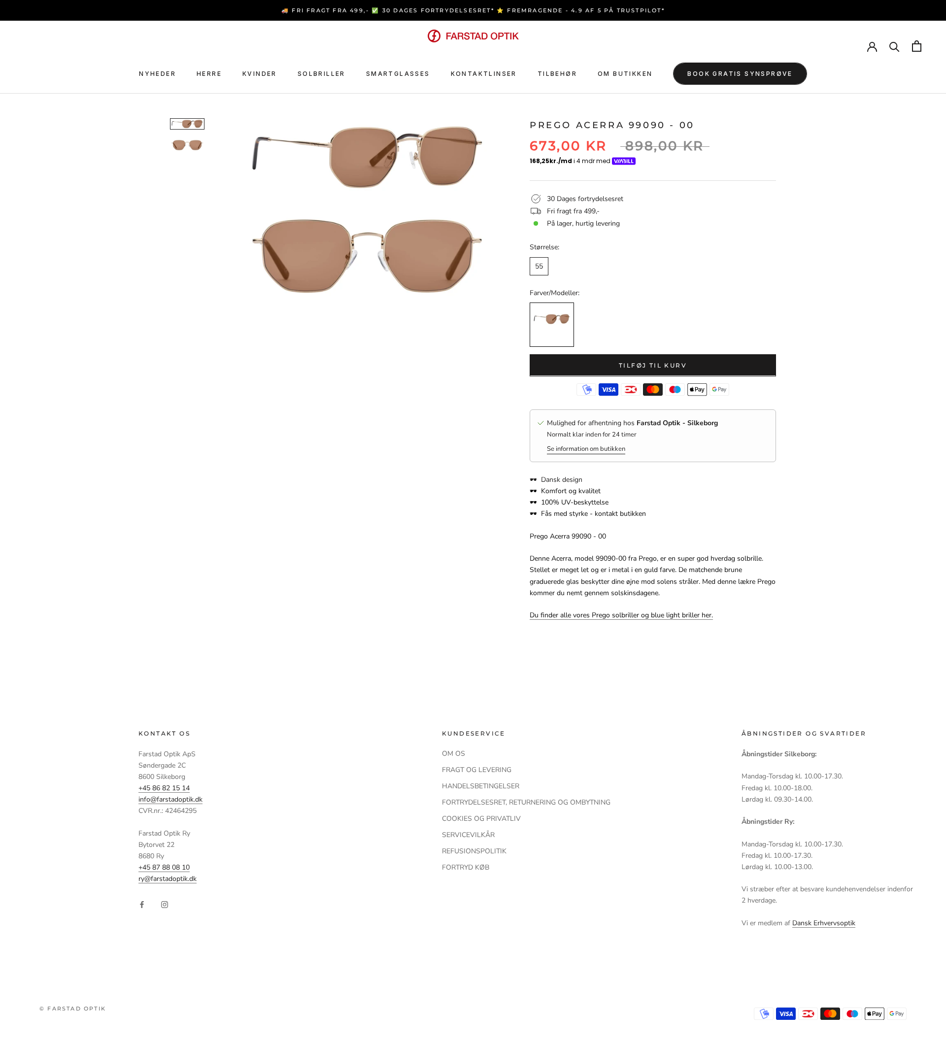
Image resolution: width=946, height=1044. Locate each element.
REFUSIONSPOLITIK (474, 851)
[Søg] (894, 46)
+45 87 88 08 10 (164, 867)
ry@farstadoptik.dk (167, 878)
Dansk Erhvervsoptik (823, 923)
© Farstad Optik (72, 1008)
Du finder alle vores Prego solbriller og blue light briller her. (621, 615)
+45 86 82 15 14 (164, 788)
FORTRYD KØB (465, 867)
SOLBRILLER (321, 73)
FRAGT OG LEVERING (476, 770)
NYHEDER (157, 73)
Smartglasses (398, 73)
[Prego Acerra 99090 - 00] (552, 324)
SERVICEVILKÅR (468, 835)
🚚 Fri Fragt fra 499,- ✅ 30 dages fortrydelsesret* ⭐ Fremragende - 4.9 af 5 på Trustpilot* (473, 10)
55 (539, 265)
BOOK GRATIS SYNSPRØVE (739, 73)
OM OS (453, 753)
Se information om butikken (586, 448)
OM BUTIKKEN (625, 73)
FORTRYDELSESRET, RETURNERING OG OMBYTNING (526, 802)
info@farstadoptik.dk (170, 799)
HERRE (209, 73)
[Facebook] (141, 904)
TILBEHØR (557, 73)
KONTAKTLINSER (484, 73)
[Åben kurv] (916, 46)
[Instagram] (164, 904)
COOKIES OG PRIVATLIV (481, 818)
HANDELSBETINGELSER (480, 786)
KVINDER (259, 73)
